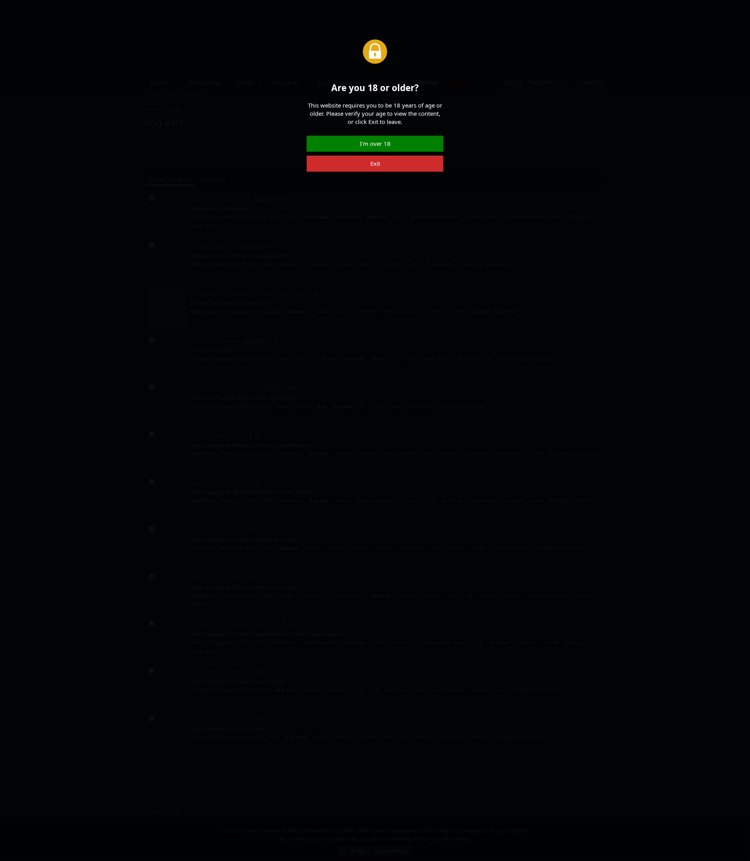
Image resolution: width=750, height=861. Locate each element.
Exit (375, 163)
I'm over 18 (375, 143)
